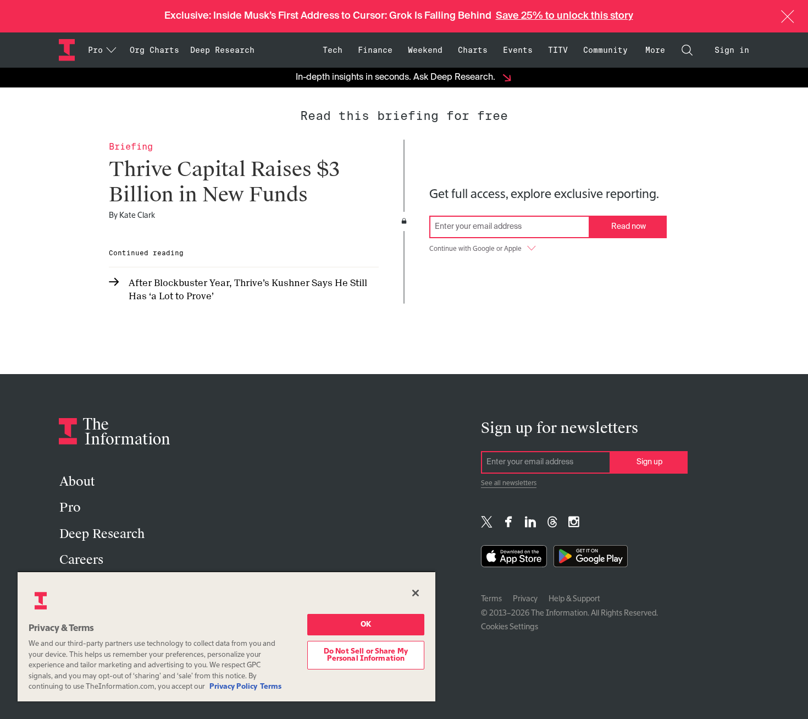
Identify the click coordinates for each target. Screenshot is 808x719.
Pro (70, 507)
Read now (628, 226)
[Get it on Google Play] (591, 558)
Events (518, 50)
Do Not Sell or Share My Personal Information (366, 655)
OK (366, 624)
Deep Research (222, 50)
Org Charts (154, 50)
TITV (558, 50)
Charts (473, 50)
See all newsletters (508, 483)
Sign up (649, 462)
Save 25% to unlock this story (564, 16)
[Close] (415, 593)
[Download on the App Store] (514, 558)
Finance (375, 50)
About (77, 482)
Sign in (732, 50)
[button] (788, 16)
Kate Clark (137, 215)
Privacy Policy (233, 686)
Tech (332, 50)
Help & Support (574, 599)
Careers (81, 560)
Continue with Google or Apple (475, 249)
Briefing (131, 146)
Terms (491, 599)
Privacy (525, 599)
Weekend (425, 50)
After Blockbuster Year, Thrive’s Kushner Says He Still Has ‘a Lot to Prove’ (248, 289)
